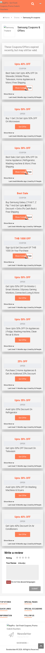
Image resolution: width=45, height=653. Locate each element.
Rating (9, 558)
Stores (17, 17)
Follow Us (29, 616)
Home (7, 17)
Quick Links (5, 609)
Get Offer (22, 127)
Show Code (23, 88)
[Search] (32, 4)
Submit (35, 589)
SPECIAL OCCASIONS (33, 609)
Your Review (15, 563)
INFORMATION (6, 616)
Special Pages (30, 602)
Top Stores (5, 602)
